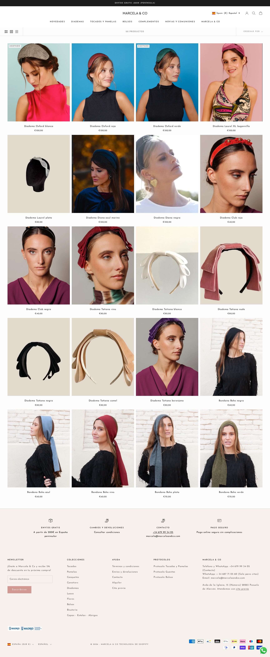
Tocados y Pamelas (103, 22)
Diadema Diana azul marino (103, 218)
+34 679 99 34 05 (163, 532)
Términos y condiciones (125, 566)
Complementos (149, 22)
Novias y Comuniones (180, 22)
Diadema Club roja (231, 218)
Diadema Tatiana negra (39, 401)
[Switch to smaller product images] (11, 31)
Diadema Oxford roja (103, 126)
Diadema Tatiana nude (231, 309)
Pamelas (72, 572)
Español (43, 644)
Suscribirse (19, 589)
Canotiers (72, 583)
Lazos (70, 594)
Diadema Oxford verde (167, 126)
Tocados (71, 566)
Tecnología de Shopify (134, 644)
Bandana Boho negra (231, 401)
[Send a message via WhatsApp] (263, 650)
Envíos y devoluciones (125, 572)
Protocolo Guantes (164, 572)
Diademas (77, 22)
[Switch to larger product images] (6, 31)
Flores (70, 599)
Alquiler (117, 583)
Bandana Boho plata (167, 492)
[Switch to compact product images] (16, 31)
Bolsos (127, 22)
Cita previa (119, 588)
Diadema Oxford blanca (38, 126)
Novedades (57, 22)
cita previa (242, 589)
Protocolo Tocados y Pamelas (171, 566)
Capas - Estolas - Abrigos (82, 615)
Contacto (117, 577)
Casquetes (73, 577)
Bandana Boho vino (102, 492)
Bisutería (72, 610)
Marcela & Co (210, 22)
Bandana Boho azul (38, 492)
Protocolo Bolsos (163, 577)
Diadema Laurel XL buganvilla (231, 126)
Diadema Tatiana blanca (167, 309)
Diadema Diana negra (167, 218)
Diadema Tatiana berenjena (167, 401)
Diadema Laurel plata (38, 218)
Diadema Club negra (38, 309)
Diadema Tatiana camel (103, 401)
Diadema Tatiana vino (103, 309)
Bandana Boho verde (231, 492)
